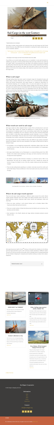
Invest (27, 394)
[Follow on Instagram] (28, 412)
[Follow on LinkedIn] (31, 412)
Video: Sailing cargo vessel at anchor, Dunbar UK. (38, 308)
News (27, 395)
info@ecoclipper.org (27, 407)
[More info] (35, 421)
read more (9, 314)
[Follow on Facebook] (23, 412)
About (27, 397)
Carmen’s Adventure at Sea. (15, 335)
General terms (27, 401)
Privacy (27, 399)
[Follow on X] (26, 412)
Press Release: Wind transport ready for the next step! (38, 346)
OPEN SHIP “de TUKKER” (15, 307)
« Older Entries (9, 372)
